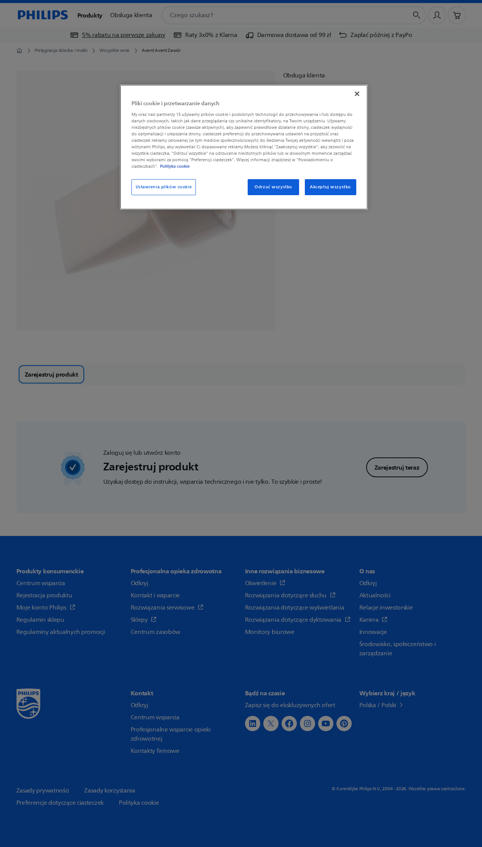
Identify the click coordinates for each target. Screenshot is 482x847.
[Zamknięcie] (357, 93)
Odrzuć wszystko (273, 187)
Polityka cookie (175, 166)
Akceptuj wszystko (330, 187)
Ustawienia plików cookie (164, 187)
